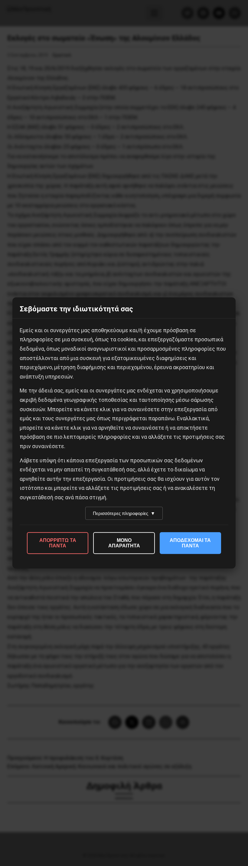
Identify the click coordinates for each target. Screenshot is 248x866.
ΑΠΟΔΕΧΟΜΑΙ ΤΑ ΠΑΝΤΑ (190, 543)
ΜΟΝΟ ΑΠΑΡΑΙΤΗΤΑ (124, 543)
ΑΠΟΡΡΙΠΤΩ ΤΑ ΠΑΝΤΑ (57, 543)
